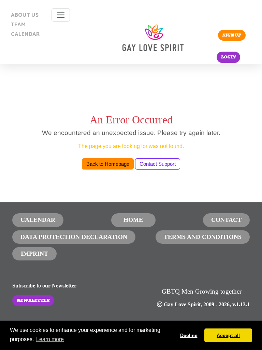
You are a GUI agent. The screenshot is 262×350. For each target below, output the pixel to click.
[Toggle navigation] (61, 15)
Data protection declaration (73, 236)
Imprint (34, 253)
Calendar (37, 219)
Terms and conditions (203, 236)
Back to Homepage (107, 164)
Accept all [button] (228, 335)
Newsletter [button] (33, 300)
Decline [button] (189, 335)
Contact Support (158, 164)
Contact (226, 219)
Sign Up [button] (231, 35)
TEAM (18, 25)
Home (133, 219)
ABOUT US (25, 15)
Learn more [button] (50, 339)
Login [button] (228, 57)
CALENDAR (25, 34)
